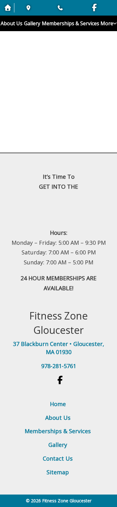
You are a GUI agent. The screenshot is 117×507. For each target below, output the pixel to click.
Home (58, 404)
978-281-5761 (58, 366)
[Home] (58, 50)
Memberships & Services (70, 23)
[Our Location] (28, 8)
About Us (11, 23)
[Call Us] (59, 7)
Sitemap (57, 472)
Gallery (32, 23)
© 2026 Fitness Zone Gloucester (58, 501)
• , (58, 348)
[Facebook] (94, 8)
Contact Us (58, 458)
